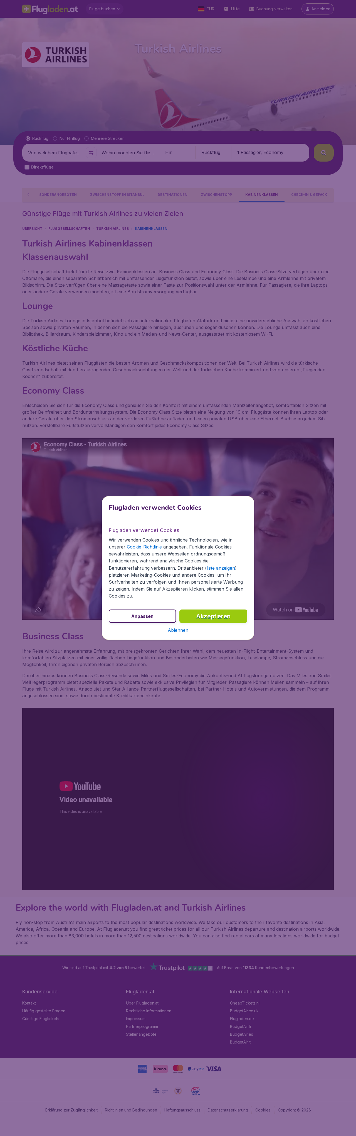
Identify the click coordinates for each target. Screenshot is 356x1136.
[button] (178, 630)
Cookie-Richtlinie (144, 547)
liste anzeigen (221, 568)
